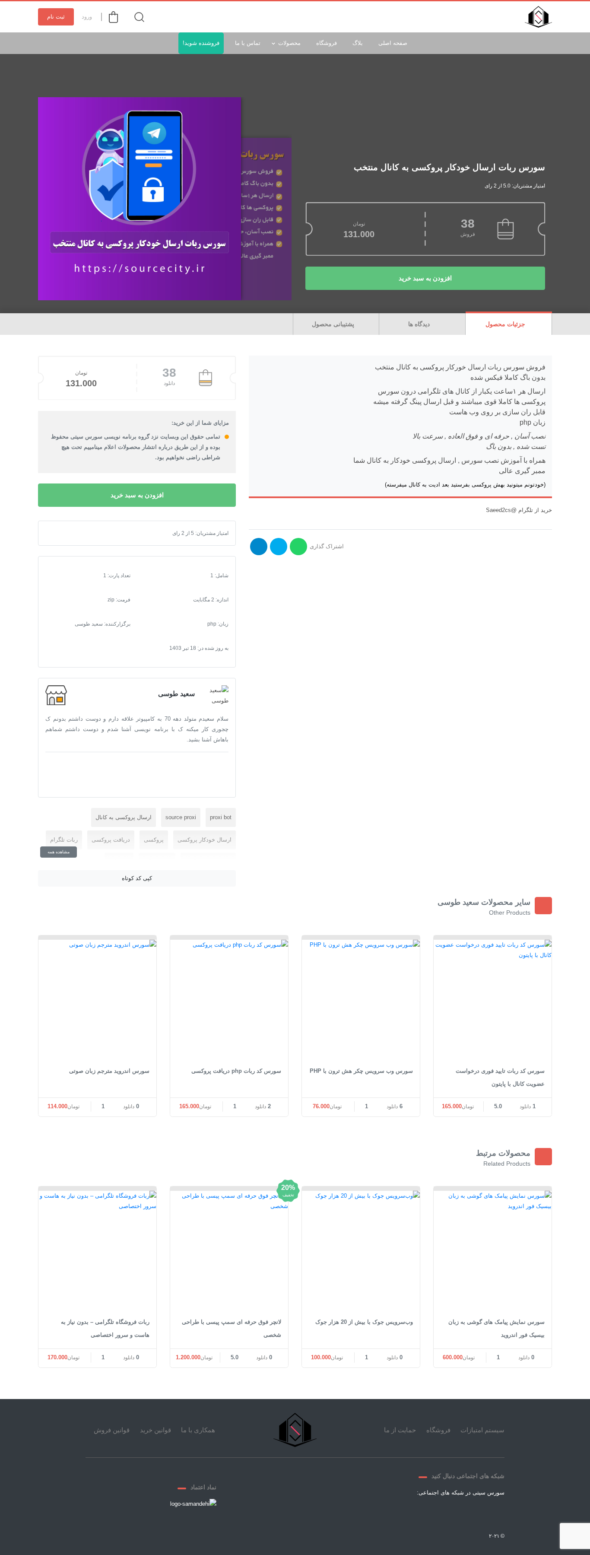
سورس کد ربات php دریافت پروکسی (236, 1071)
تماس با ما (247, 43)
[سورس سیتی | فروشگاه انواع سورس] (538, 17)
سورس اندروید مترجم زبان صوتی (109, 1071)
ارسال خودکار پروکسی (205, 839)
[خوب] (79, 533)
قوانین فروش (112, 1430)
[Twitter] (470, 1512)
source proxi (180, 817)
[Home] (295, 1430)
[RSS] (407, 1512)
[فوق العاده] (86, 533)
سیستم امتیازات (482, 1430)
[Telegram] (449, 1512)
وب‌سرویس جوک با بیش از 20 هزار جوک (364, 1322)
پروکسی (154, 839)
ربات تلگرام (64, 839)
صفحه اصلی (392, 43)
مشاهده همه (59, 851)
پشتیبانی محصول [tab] (334, 324)
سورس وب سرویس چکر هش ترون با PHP (361, 1071)
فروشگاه (326, 43)
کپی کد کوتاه (137, 878)
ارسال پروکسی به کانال (123, 817)
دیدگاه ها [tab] (419, 324)
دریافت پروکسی (111, 839)
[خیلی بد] (59, 533)
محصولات (289, 43)
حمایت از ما (400, 1430)
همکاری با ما (198, 1430)
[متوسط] (73, 533)
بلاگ (357, 43)
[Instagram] (428, 1512)
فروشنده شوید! (201, 43)
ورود (87, 16)
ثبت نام (56, 16)
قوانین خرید (155, 1430)
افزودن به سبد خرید (425, 278)
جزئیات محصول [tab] (506, 324)
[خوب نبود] (66, 533)
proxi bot (221, 817)
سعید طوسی (176, 693)
